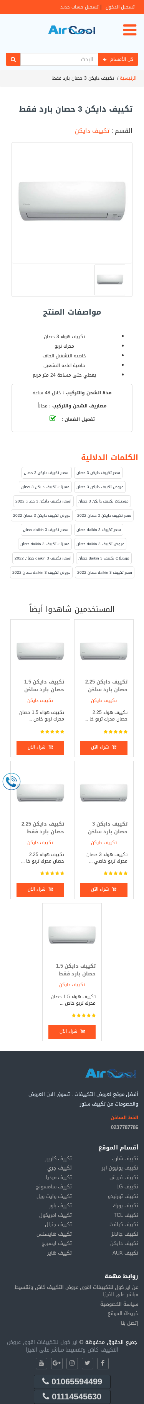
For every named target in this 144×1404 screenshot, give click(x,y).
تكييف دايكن (92, 131)
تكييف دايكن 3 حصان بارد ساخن (107, 827)
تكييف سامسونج (54, 1186)
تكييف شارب (125, 1158)
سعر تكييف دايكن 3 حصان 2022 (104, 515)
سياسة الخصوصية (119, 1304)
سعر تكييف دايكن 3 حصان (98, 472)
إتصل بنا (129, 1323)
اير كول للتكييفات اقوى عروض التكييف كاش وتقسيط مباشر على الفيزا (62, 1346)
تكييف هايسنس (54, 1234)
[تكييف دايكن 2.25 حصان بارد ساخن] (103, 649)
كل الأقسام (121, 59)
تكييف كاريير (58, 1158)
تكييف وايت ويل (54, 1196)
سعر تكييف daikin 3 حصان (98, 529)
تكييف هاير (59, 1253)
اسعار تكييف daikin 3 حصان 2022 (43, 558)
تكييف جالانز (124, 1234)
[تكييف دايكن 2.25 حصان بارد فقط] (40, 790)
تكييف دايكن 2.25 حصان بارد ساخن (106, 685)
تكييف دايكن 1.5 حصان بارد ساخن (44, 685)
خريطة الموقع (123, 1313)
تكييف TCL (126, 1215)
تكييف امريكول (55, 1215)
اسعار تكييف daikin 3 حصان (46, 529)
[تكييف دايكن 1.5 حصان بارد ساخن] (40, 649)
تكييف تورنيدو (123, 1196)
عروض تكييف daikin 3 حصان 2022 (41, 572)
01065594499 (75, 1382)
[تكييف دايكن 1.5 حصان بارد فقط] (72, 933)
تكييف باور (60, 1205)
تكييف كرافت (123, 1224)
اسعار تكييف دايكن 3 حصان (47, 472)
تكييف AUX (125, 1253)
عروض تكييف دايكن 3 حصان (99, 487)
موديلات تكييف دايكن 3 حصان (103, 501)
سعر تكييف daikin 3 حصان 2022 (104, 572)
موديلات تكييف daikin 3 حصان (103, 558)
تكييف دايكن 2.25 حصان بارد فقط (43, 827)
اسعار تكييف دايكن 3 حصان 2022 (43, 501)
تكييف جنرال (58, 1224)
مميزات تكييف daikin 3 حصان (45, 544)
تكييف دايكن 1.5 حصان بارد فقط (76, 970)
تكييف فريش (123, 1177)
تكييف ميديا (59, 1177)
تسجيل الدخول (120, 7)
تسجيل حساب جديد (79, 7)
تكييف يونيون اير (120, 1168)
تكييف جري (59, 1168)
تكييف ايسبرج (57, 1243)
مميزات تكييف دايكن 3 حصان (45, 487)
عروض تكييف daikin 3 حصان (100, 544)
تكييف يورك (125, 1205)
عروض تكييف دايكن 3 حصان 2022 (41, 515)
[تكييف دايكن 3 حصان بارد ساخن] (103, 790)
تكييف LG (127, 1186)
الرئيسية (128, 78)
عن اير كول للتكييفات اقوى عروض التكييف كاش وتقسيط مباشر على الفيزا (76, 1291)
